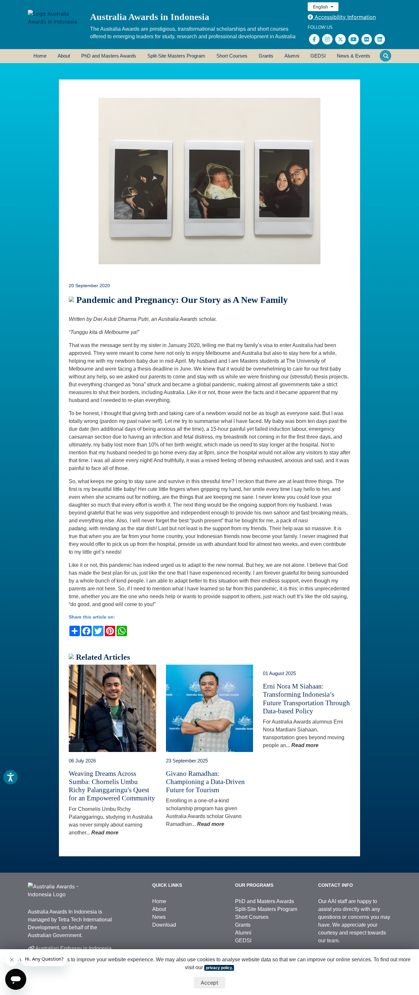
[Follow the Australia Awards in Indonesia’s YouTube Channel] (353, 39)
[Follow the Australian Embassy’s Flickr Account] (366, 39)
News (159, 917)
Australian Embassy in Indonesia (73, 948)
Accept (209, 982)
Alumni (291, 56)
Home (39, 56)
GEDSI (318, 56)
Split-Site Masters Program (176, 56)
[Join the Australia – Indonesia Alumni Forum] (379, 39)
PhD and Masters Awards (108, 56)
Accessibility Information (344, 17)
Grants (266, 56)
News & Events (353, 56)
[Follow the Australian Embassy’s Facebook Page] (314, 39)
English (321, 6)
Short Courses (231, 56)
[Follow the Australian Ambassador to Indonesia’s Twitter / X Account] (340, 39)
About (64, 56)
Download (164, 925)
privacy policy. (219, 968)
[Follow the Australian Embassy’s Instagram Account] (327, 39)
